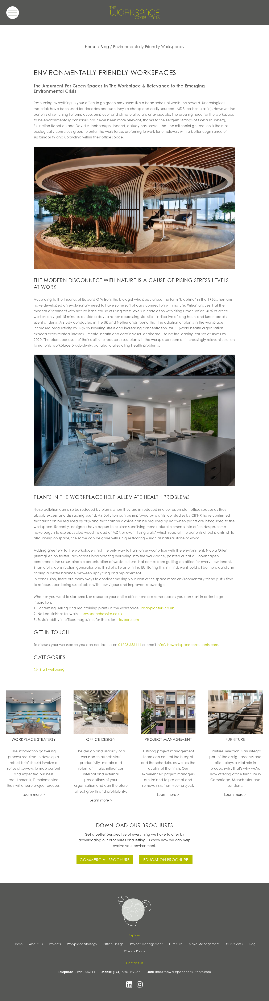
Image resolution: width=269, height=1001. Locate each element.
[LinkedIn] (129, 986)
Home (90, 46)
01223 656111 (129, 645)
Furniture (176, 944)
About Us (36, 944)
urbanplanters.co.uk (157, 608)
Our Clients (234, 944)
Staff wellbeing (52, 669)
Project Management (146, 944)
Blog (105, 46)
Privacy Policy (134, 951)
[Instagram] (140, 986)
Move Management (204, 944)
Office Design (113, 944)
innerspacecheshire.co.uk (100, 614)
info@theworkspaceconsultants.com (187, 645)
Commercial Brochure (105, 859)
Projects (55, 944)
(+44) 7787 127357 (126, 972)
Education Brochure (165, 859)
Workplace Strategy (82, 944)
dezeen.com (128, 620)
